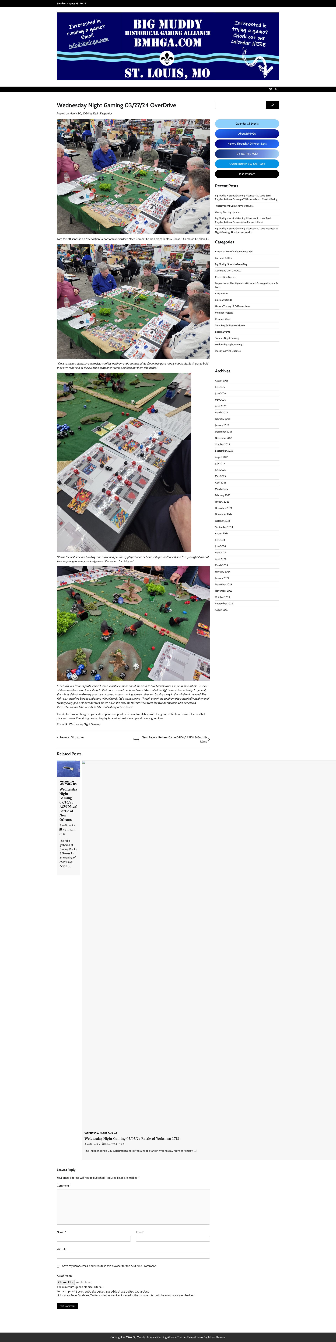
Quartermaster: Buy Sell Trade (247, 163)
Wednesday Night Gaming (84, 724)
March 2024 (221, 565)
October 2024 (222, 520)
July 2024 (220, 539)
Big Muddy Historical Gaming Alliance (154, 1337)
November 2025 (223, 438)
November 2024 (223, 514)
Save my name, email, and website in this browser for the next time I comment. (109, 1266)
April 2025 (220, 482)
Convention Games (225, 277)
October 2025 (222, 444)
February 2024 (222, 571)
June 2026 (220, 393)
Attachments (64, 1275)
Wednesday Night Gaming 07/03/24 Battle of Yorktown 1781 (132, 1138)
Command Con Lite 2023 (228, 270)
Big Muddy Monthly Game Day (231, 264)
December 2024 (223, 508)
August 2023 (221, 610)
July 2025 (220, 463)
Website (61, 1249)
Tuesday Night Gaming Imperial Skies (234, 205)
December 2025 (223, 431)
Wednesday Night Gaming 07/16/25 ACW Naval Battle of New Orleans (68, 804)
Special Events (222, 331)
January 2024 (222, 578)
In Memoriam (247, 174)
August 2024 (221, 533)
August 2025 (221, 457)
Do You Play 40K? (247, 153)
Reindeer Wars (222, 319)
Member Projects (224, 312)
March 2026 (221, 412)
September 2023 (224, 603)
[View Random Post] (270, 89)
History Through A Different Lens (247, 143)
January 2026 (222, 425)
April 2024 (220, 559)
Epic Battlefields (223, 300)
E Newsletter (221, 293)
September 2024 (224, 527)
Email (140, 1232)
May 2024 (220, 552)
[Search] (276, 89)
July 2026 (220, 387)
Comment (64, 1185)
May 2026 (220, 399)
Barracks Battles (223, 258)
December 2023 (223, 584)
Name (61, 1232)
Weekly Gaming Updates (228, 350)
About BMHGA (247, 133)
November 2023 (223, 590)
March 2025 (221, 489)
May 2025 (220, 476)
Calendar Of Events (247, 123)
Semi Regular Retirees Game (230, 325)
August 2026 (221, 380)
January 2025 (222, 501)
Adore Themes (216, 1337)
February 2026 (222, 418)
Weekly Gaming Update (227, 212)
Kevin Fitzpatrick (102, 113)
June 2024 (220, 546)
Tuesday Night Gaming (227, 338)
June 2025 (220, 469)
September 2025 (224, 450)
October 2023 (222, 597)
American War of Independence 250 (234, 251)
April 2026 (220, 406)
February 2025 (222, 495)
